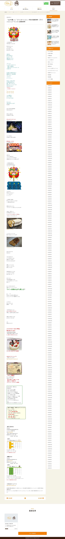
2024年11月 (50, 130)
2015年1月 (50, 339)
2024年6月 (50, 141)
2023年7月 (50, 164)
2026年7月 (50, 87)
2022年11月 (50, 181)
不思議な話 (50, 55)
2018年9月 (50, 269)
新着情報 (49, 74)
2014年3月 (50, 361)
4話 (13, 91)
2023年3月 (50, 173)
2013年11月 (50, 369)
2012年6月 (50, 406)
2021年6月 (50, 218)
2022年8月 (50, 188)
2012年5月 (50, 408)
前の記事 (10, 498)
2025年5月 (50, 117)
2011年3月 (49, 438)
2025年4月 (50, 119)
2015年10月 (50, 320)
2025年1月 (50, 126)
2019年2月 (50, 258)
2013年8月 (50, 376)
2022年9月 (50, 186)
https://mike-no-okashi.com (11, 485)
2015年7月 (50, 327)
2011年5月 (49, 433)
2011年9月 (49, 425)
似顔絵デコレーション (52, 72)
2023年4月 (50, 171)
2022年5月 (50, 194)
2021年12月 (50, 205)
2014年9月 (50, 348)
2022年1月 (50, 203)
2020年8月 (50, 239)
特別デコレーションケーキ (52, 57)
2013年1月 (50, 391)
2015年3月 (50, 335)
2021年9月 (50, 211)
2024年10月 (50, 132)
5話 (7, 92)
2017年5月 (50, 303)
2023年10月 (50, 158)
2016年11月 (50, 307)
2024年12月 (50, 128)
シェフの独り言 (50, 59)
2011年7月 (49, 429)
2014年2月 (50, 363)
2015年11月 (50, 318)
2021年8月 (50, 213)
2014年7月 (50, 352)
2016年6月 (50, 312)
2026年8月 (50, 85)
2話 (9, 91)
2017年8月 (50, 297)
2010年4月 (50, 461)
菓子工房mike (50, 64)
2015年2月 (50, 337)
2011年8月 (49, 427)
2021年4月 (50, 222)
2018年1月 (50, 286)
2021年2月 (50, 226)
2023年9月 (50, 160)
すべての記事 (50, 51)
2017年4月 (50, 305)
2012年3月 (50, 412)
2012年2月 (50, 414)
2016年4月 (50, 314)
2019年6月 (50, 250)
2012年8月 (50, 401)
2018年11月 (50, 265)
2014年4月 (50, 359)
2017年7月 (50, 299)
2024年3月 (50, 147)
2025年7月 (50, 113)
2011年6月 (49, 431)
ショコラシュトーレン (10, 247)
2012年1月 (50, 416)
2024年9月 (50, 134)
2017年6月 (50, 301)
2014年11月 (50, 344)
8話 (13, 92)
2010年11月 (50, 446)
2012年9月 (50, 399)
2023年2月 (50, 175)
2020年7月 (50, 241)
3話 (11, 91)
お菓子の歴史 (50, 53)
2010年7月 (50, 455)
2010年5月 (50, 459)
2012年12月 (50, 393)
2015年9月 (50, 322)
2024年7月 (50, 139)
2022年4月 (50, 196)
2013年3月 (50, 386)
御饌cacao (50, 66)
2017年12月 (50, 288)
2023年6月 (50, 166)
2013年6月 (50, 380)
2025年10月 (50, 107)
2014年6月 (50, 354)
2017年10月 (50, 292)
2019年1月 (50, 260)
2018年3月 (50, 282)
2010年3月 (50, 463)
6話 (9, 92)
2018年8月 (50, 271)
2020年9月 (50, 237)
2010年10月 (50, 448)
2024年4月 (50, 145)
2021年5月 (50, 220)
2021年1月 (50, 228)
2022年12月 (50, 179)
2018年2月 (50, 284)
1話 (7, 91)
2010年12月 (50, 444)
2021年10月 (50, 209)
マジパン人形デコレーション (53, 68)
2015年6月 (50, 329)
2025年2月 (50, 124)
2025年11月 (50, 104)
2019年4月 (50, 254)
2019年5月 (50, 252)
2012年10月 (50, 397)
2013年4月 (50, 384)
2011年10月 (50, 423)
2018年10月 (50, 267)
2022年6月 (50, 192)
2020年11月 (50, 233)
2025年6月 (50, 115)
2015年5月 (50, 331)
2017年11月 (50, 290)
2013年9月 (50, 374)
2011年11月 (50, 421)
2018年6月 (50, 275)
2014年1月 (50, 365)
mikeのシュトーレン (10, 229)
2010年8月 (50, 453)
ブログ (10, 12)
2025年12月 (50, 102)
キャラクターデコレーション (53, 70)
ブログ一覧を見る (32, 533)
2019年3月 (50, 256)
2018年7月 (50, 273)
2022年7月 (50, 190)
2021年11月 (50, 207)
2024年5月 (50, 143)
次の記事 (40, 498)
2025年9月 (50, 109)
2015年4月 (50, 333)
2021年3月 (50, 224)
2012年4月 (50, 410)
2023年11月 (50, 156)
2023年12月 (50, 154)
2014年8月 (50, 350)
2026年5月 (50, 92)
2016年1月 (50, 316)
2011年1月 (49, 442)
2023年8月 (50, 162)
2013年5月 (50, 382)
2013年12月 (50, 367)
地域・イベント (15, 12)
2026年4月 (50, 94)
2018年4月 (50, 280)
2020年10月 (50, 235)
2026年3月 (50, 96)
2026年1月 (50, 100)
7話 (11, 92)
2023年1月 (50, 177)
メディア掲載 (50, 79)
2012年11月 (50, 395)
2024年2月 (50, 149)
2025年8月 (50, 111)
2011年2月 (49, 440)
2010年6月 (50, 457)
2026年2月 (50, 98)
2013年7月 (50, 378)
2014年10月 (50, 346)
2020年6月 (50, 243)
